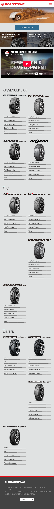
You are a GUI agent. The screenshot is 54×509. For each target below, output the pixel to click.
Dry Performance (9, 116)
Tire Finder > (27, 27)
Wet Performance (9, 120)
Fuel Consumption (10, 170)
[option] (27, 15)
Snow (6, 357)
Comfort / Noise (9, 128)
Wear (5, 131)
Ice (5, 361)
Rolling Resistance (10, 124)
